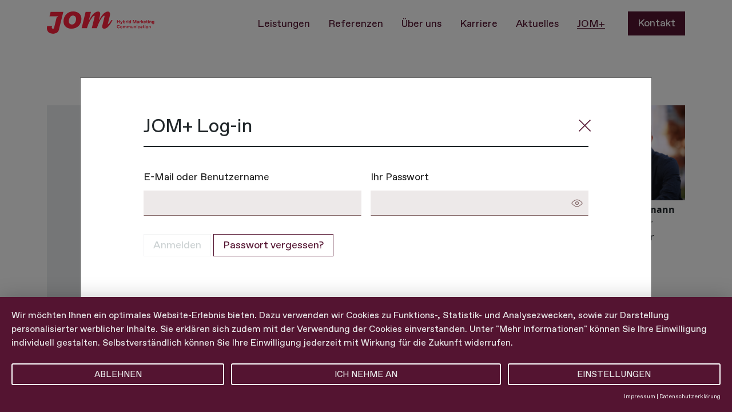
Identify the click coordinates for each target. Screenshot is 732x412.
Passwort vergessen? (273, 245)
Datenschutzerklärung (690, 396)
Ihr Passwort (400, 177)
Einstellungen (614, 374)
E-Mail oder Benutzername (206, 177)
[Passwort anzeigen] (577, 203)
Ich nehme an (366, 374)
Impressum (639, 396)
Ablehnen (118, 374)
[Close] (585, 126)
